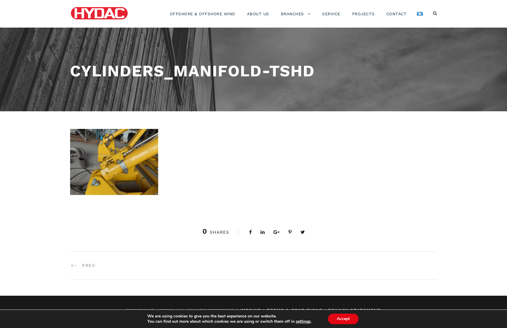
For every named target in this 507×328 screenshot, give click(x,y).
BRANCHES (292, 13)
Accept (343, 319)
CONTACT (396, 13)
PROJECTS (363, 13)
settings (303, 321)
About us (258, 13)
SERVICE (331, 13)
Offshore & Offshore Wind (202, 13)
